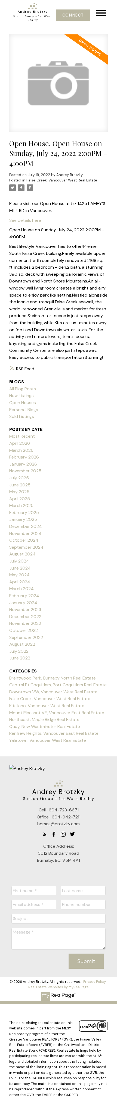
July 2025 (19, 478)
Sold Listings (21, 416)
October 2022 (23, 630)
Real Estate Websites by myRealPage (58, 987)
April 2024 (19, 582)
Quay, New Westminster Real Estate (44, 726)
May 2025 (19, 492)
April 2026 (19, 443)
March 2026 (21, 450)
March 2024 (21, 588)
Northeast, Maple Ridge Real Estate (44, 719)
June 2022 (19, 658)
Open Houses (22, 402)
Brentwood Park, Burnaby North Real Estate (52, 678)
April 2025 (19, 499)
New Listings (21, 395)
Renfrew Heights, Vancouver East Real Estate (53, 733)
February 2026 (24, 457)
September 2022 (26, 637)
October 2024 (23, 540)
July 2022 (19, 651)
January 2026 (23, 464)
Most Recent (22, 436)
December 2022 (25, 616)
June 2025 (19, 485)
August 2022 (22, 644)
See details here (25, 220)
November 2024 (25, 533)
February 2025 (24, 512)
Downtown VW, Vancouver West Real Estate (53, 692)
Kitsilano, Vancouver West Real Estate (46, 705)
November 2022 (25, 623)
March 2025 (21, 505)
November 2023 (25, 609)
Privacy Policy (94, 981)
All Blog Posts (22, 389)
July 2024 (19, 561)
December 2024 (25, 526)
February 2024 (24, 596)
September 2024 (26, 547)
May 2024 (19, 575)
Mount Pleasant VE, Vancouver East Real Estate (56, 713)
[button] (73, 15)
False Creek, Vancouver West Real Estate (61, 180)
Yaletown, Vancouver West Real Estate (47, 740)
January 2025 (23, 519)
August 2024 (22, 554)
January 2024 (23, 603)
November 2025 (25, 471)
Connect (73, 15)
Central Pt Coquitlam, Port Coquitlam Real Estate (58, 685)
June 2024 (20, 568)
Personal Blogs (23, 409)
